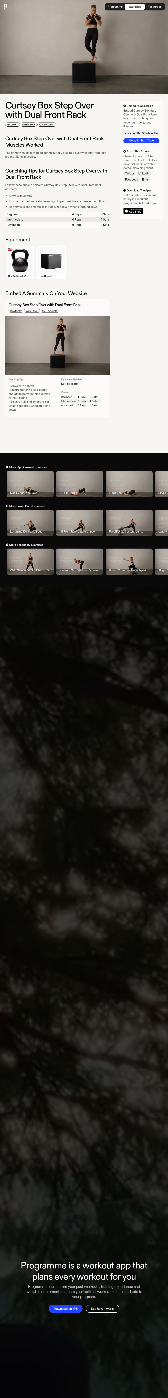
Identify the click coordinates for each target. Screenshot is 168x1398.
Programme (115, 7)
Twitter (129, 173)
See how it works (102, 1309)
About (18, 6)
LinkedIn (143, 173)
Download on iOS (65, 1309)
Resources (154, 7)
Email (145, 179)
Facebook (131, 179)
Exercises (134, 7)
